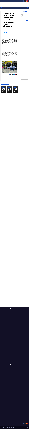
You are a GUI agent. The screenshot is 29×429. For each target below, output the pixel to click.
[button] (26, 7)
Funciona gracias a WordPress (4, 427)
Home (27, 427)
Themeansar (12, 427)
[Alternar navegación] (14, 7)
